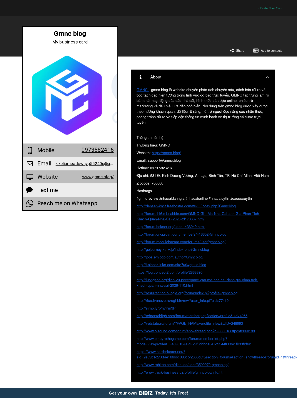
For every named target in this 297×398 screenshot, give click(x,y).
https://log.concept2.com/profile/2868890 (169, 272)
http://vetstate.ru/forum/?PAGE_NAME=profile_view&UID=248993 (190, 323)
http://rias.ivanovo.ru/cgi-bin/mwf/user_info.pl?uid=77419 (183, 300)
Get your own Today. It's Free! (148, 393)
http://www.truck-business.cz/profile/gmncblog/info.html (181, 372)
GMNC (143, 89)
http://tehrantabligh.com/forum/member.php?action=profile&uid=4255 (192, 315)
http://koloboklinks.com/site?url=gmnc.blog (171, 264)
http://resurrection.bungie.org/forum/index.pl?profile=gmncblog (187, 292)
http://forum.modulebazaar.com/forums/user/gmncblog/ (181, 241)
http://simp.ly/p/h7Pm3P (156, 308)
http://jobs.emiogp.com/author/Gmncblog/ (170, 257)
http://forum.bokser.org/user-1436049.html (171, 226)
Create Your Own (270, 8)
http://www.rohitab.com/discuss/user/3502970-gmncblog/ (183, 364)
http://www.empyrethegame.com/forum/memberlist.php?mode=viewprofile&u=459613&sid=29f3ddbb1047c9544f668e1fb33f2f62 (194, 341)
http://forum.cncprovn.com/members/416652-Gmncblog (181, 234)
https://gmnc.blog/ (166, 152)
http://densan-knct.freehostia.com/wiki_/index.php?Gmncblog (186, 205)
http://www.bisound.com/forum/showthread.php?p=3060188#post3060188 (196, 330)
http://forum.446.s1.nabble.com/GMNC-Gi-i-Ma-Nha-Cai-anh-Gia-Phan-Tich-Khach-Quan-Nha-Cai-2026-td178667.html (198, 216)
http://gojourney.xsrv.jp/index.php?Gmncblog (173, 249)
